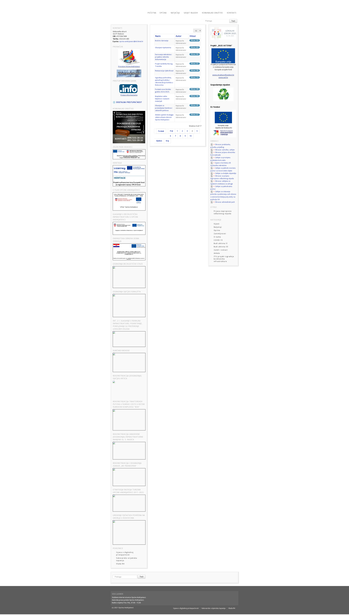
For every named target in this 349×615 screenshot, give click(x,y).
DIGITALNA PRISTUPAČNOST (128, 102)
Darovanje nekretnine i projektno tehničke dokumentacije (163, 57)
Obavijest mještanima (163, 48)
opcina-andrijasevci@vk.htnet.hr (131, 41)
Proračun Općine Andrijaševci (129, 67)
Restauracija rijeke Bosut (164, 71)
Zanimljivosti (220, 234)
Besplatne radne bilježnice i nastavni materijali (162, 98)
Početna (152, 13)
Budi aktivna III (221, 247)
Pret (171, 131)
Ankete (217, 253)
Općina (163, 13)
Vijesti (217, 224)
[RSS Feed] (227, 4)
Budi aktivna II (221, 243)
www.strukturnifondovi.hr (223, 75)
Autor (178, 36)
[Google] (235, 4)
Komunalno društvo (212, 13)
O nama (217, 237)
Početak (161, 131)
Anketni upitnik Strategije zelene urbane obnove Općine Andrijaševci (164, 117)
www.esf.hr (223, 78)
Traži (233, 21)
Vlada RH (120, 564)
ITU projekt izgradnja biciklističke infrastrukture (224, 259)
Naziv (158, 36)
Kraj (167, 141)
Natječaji (175, 13)
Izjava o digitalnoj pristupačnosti (125, 553)
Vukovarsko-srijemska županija (126, 559)
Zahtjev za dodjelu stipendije (225, 173)
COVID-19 (218, 240)
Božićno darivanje (161, 41)
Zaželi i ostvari (221, 250)
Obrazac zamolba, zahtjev (225, 150)
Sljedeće (159, 141)
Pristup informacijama (129, 95)
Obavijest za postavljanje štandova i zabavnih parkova (163, 108)
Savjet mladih (191, 13)
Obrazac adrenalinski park (225, 202)
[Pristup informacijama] (129, 88)
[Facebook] (231, 4)
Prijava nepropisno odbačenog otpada (223, 212)
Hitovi (193, 36)
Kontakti (231, 13)
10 (191, 136)
